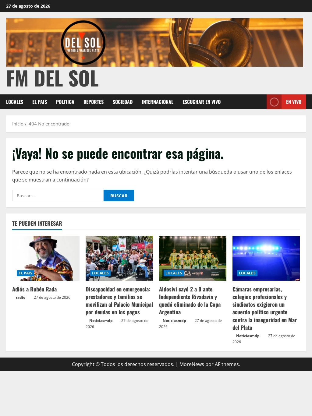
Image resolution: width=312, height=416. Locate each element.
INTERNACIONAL (157, 101)
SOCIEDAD (123, 101)
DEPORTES (93, 101)
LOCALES (14, 101)
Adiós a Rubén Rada (34, 289)
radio (20, 297)
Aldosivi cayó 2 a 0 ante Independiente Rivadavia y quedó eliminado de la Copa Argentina (190, 300)
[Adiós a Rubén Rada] (46, 258)
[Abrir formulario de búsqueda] (260, 102)
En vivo (293, 101)
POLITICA (65, 101)
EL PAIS (39, 101)
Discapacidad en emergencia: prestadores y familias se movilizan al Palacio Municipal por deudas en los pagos (119, 300)
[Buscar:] (58, 195)
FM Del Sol (52, 77)
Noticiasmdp (101, 320)
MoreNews (191, 364)
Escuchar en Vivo (202, 101)
